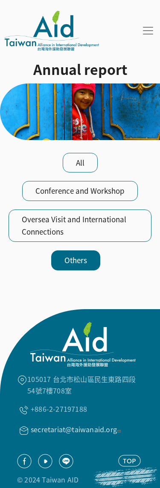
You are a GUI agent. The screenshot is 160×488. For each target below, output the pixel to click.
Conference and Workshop (80, 190)
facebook (24, 461)
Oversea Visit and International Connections (74, 225)
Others (75, 260)
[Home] (49, 31)
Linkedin (66, 461)
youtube (45, 461)
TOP (129, 461)
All (80, 162)
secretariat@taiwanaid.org (74, 429)
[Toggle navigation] (148, 30)
